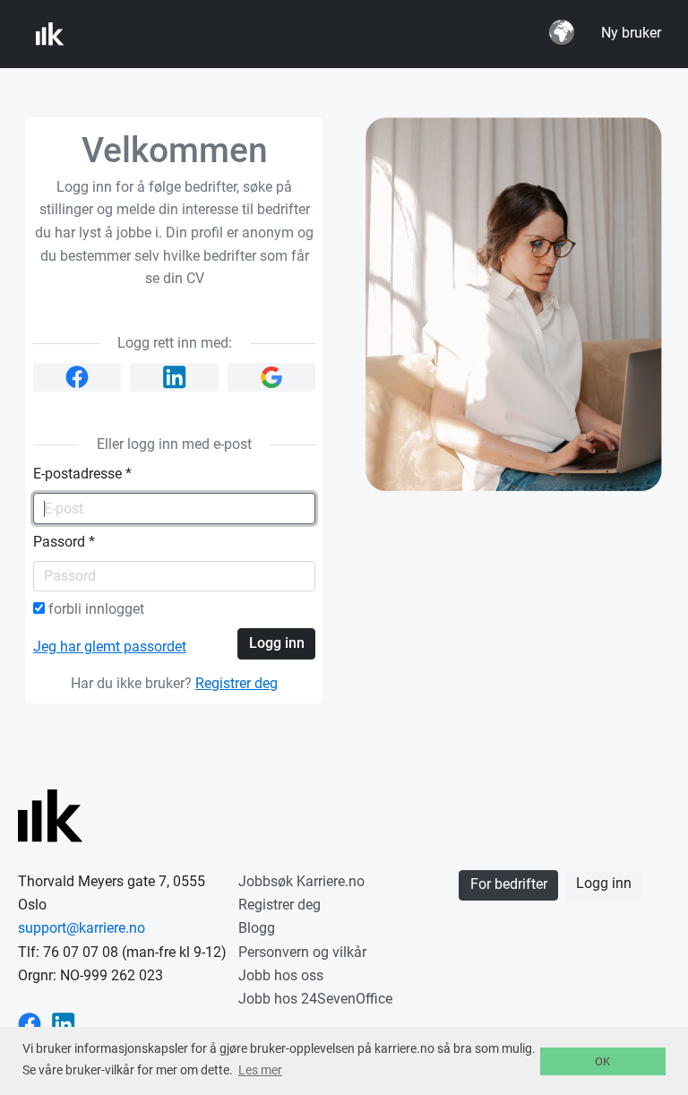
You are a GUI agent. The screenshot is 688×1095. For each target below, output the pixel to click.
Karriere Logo (124, 34)
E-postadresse (82, 474)
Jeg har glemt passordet (109, 647)
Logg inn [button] (604, 883)
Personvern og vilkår (302, 952)
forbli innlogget (94, 609)
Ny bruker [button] (631, 33)
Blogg (256, 927)
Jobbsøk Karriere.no (301, 881)
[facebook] (77, 377)
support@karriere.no (81, 927)
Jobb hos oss (280, 975)
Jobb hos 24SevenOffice (315, 998)
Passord (64, 542)
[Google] (272, 377)
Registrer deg (236, 684)
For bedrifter (508, 884)
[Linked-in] (174, 377)
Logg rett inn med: (174, 343)
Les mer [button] (260, 1070)
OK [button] (602, 1061)
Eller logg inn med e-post (174, 444)
